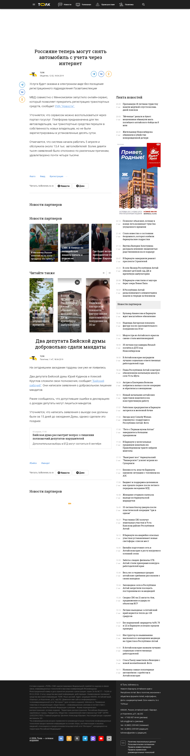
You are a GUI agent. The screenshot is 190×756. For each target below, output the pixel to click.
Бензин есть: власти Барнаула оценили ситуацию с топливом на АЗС (141, 472)
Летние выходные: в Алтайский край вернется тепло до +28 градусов (140, 613)
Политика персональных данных (142, 742)
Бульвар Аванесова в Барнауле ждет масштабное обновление (139, 315)
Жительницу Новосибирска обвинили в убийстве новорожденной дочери (138, 134)
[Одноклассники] (108, 73)
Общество (44, 76)
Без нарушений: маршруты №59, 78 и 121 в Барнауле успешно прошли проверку (141, 625)
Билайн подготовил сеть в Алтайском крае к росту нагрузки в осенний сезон (142, 550)
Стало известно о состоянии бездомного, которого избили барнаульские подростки (138, 236)
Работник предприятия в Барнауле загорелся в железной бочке (142, 409)
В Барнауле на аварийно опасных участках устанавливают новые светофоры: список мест (141, 538)
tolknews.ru (133, 684)
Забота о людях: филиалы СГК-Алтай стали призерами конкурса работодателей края (141, 563)
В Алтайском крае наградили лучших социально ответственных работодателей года (141, 360)
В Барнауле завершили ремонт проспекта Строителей (139, 260)
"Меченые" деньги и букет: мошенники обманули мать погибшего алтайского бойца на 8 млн (141, 121)
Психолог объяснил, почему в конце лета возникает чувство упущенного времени (41, 311)
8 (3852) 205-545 (132, 725)
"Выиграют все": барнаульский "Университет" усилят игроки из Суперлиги (140, 460)
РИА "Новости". (65, 106)
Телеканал (86, 4)
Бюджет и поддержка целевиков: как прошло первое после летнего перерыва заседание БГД (141, 485)
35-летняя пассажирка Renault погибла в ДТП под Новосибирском (139, 347)
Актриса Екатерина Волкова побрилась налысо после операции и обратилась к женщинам (142, 385)
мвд (42, 176)
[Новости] (63, 185)
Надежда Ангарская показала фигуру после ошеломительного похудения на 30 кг (101, 313)
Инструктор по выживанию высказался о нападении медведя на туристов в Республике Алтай (141, 638)
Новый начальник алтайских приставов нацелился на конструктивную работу (139, 397)
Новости (67, 4)
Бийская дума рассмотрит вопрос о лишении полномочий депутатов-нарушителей (63, 436)
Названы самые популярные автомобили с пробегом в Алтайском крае (138, 672)
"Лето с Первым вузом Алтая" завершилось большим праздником (138, 432)
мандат (45, 463)
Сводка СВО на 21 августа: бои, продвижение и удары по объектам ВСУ (139, 600)
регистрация (56, 176)
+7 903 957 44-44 (132, 717)
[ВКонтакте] (101, 73)
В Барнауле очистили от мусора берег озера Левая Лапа (140, 282)
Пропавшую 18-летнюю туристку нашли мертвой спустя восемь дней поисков (140, 107)
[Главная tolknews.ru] (44, 4)
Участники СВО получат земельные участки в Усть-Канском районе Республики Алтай (138, 524)
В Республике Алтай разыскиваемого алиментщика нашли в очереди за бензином (140, 292)
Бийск (33, 463)
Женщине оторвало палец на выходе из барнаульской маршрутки (138, 497)
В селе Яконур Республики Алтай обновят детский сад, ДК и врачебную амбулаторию (70, 310)
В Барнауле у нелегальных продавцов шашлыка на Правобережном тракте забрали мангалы (140, 446)
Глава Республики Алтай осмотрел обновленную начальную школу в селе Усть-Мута (141, 372)
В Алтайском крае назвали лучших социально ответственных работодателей (141, 650)
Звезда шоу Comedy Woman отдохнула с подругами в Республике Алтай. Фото (137, 419)
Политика (129, 4)
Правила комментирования (139, 747)
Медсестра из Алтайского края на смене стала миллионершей (141, 337)
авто (32, 176)
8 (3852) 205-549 (132, 729)
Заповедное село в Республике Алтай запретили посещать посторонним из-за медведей (139, 588)
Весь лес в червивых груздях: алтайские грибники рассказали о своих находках (141, 575)
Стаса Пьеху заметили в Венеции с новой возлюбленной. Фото (141, 661)
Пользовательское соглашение (141, 744)
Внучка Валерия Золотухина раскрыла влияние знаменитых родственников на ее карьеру (140, 248)
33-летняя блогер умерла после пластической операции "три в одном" (139, 510)
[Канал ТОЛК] (80, 185)
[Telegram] (93, 73)
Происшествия (108, 4)
